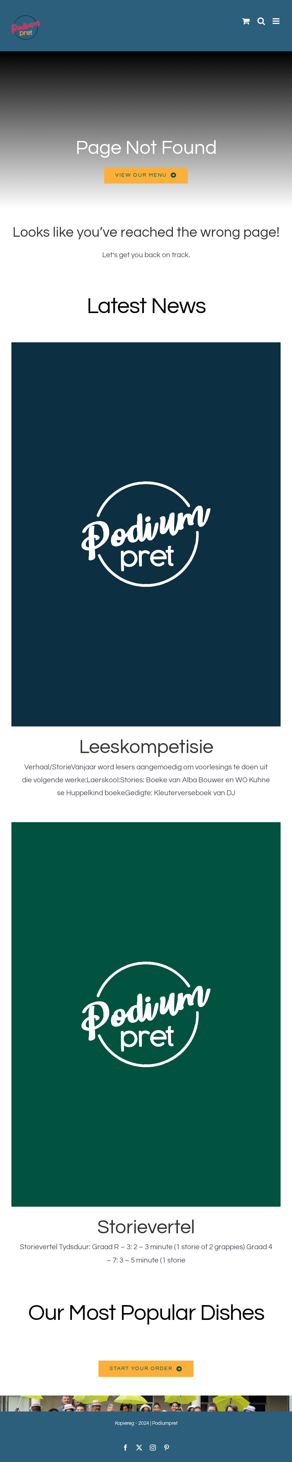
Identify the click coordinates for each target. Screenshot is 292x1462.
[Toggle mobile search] (261, 21)
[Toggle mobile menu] (277, 21)
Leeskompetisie (146, 747)
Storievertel (146, 1227)
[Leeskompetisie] (146, 534)
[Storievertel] (146, 1014)
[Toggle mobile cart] (246, 21)
